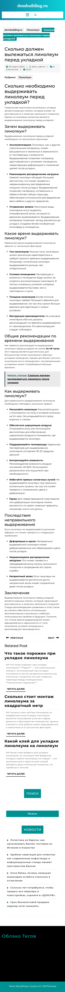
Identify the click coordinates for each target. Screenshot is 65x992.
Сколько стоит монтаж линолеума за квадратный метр (29, 701)
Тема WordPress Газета (23, 986)
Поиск (32, 793)
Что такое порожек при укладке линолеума (30, 655)
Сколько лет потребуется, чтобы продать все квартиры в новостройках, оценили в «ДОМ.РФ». (31, 891)
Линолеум (33, 29)
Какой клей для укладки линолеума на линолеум (32, 743)
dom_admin (39, 66)
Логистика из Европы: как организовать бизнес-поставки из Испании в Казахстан (29, 844)
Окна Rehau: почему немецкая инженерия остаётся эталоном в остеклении (29, 877)
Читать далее (16, 689)
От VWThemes (47, 986)
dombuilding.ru (32, 5)
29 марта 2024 (17, 66)
